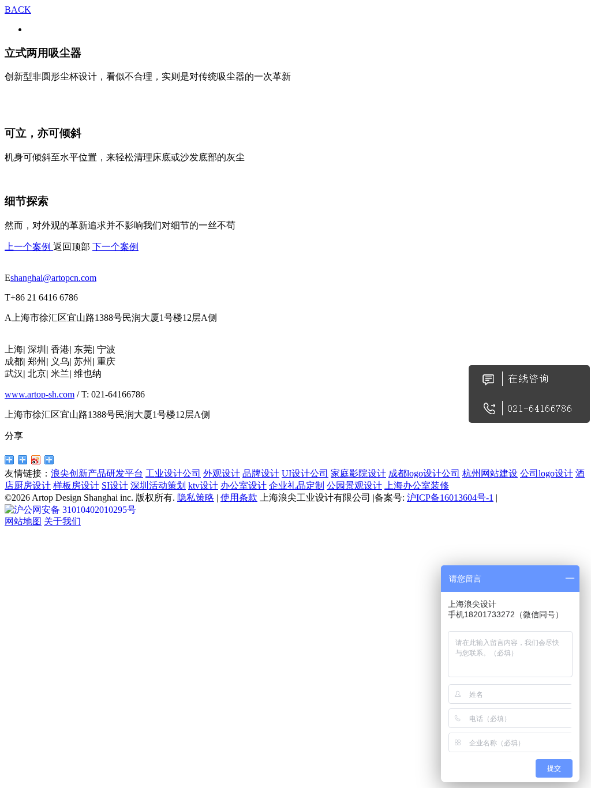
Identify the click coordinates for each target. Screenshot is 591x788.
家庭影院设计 (358, 473)
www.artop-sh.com (39, 394)
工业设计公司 (173, 473)
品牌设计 (260, 473)
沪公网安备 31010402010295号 (75, 510)
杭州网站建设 (490, 473)
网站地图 (23, 521)
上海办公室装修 (416, 485)
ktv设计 (203, 485)
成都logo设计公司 (424, 473)
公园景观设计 (354, 485)
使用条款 (238, 497)
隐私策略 (195, 497)
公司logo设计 (546, 473)
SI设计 (115, 485)
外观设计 (221, 473)
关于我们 (62, 521)
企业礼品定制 (296, 485)
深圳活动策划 (158, 485)
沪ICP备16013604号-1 (450, 497)
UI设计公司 (305, 473)
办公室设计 (243, 485)
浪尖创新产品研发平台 (97, 473)
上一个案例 (29, 247)
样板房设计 (76, 485)
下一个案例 (115, 247)
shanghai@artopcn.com (53, 278)
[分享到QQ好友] (9, 459)
